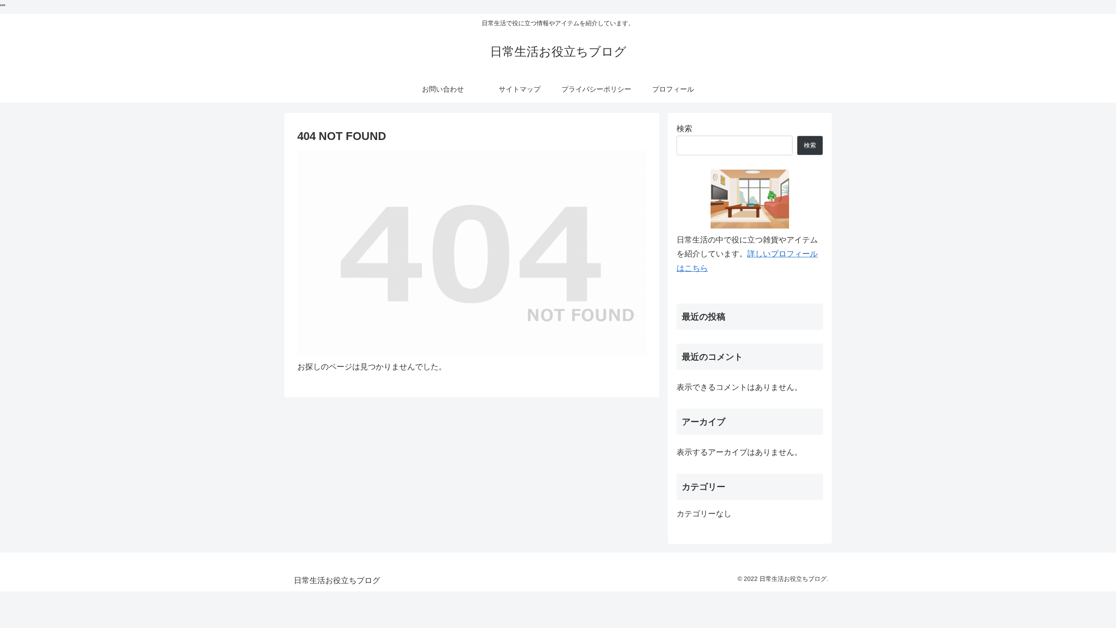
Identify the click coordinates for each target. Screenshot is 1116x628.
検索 (684, 128)
